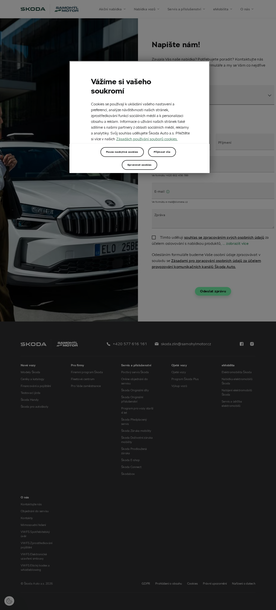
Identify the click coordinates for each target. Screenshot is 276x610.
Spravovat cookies (139, 164)
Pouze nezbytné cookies (122, 151)
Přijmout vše (162, 151)
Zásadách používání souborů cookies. (147, 139)
